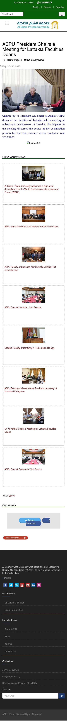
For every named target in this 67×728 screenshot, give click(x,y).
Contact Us (10, 651)
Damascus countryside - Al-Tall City (19, 682)
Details (7, 577)
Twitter (31, 520)
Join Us (8, 643)
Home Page (13, 60)
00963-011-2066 (25, 2)
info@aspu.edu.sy (11, 676)
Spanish (60, 7)
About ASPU (11, 629)
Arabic (36, 7)
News (7, 636)
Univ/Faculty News (34, 60)
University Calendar (14, 602)
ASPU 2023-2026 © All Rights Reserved (22, 714)
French (47, 7)
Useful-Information (14, 609)
